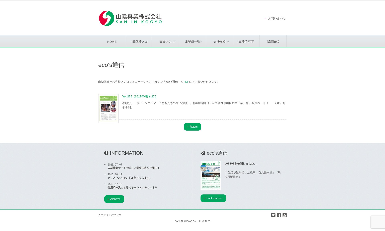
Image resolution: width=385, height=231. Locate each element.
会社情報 (219, 41)
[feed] (285, 215)
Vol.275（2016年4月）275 (139, 96)
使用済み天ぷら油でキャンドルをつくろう (132, 187)
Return (194, 126)
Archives (115, 198)
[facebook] (279, 215)
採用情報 (273, 41)
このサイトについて (110, 215)
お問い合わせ (277, 18)
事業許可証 (246, 41)
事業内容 (166, 41)
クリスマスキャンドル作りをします (128, 177)
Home (112, 41)
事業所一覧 (192, 41)
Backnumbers (215, 198)
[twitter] (273, 215)
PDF (186, 81)
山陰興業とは (139, 41)
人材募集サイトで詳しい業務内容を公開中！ (134, 167)
